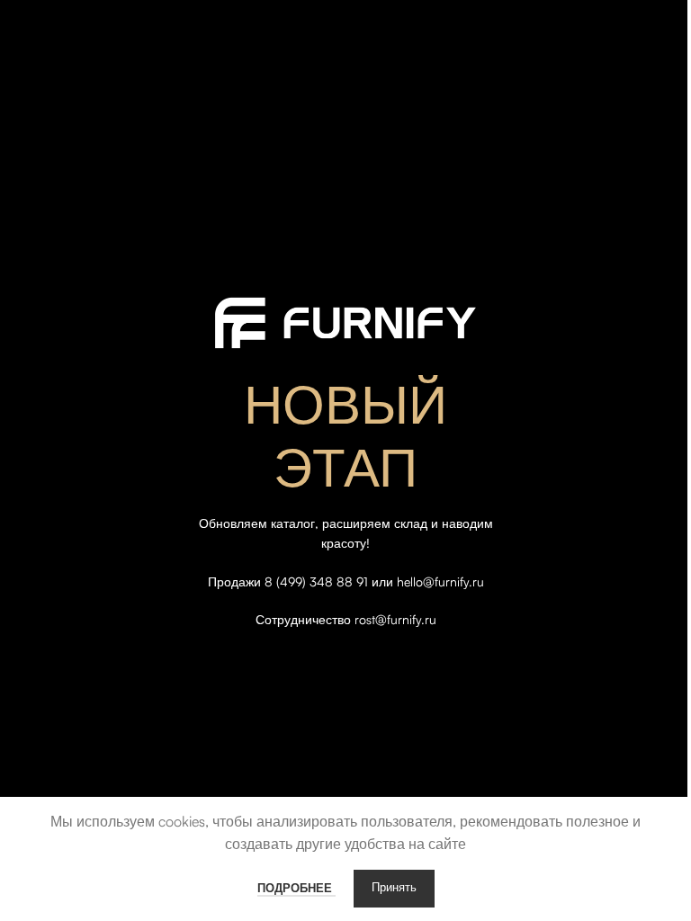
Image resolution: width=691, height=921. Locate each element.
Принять (394, 888)
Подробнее (296, 888)
